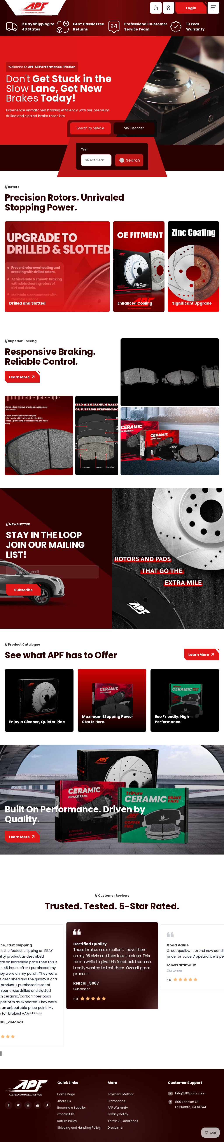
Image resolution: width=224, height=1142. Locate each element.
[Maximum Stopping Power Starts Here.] (112, 731)
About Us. (64, 1101)
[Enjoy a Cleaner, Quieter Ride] (39, 731)
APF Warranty (118, 1107)
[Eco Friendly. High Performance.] (184, 731)
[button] (0, 1053)
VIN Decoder (134, 128)
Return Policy (67, 1121)
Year (84, 149)
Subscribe (23, 589)
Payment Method (121, 1094)
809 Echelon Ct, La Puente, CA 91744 (190, 1104)
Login (191, 8)
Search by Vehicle (90, 128)
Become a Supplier (71, 1107)
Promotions (116, 1101)
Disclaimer (116, 1127)
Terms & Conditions (123, 1121)
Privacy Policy (118, 1114)
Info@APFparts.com (190, 1093)
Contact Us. (66, 1114)
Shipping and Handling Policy (79, 1127)
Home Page (66, 1094)
